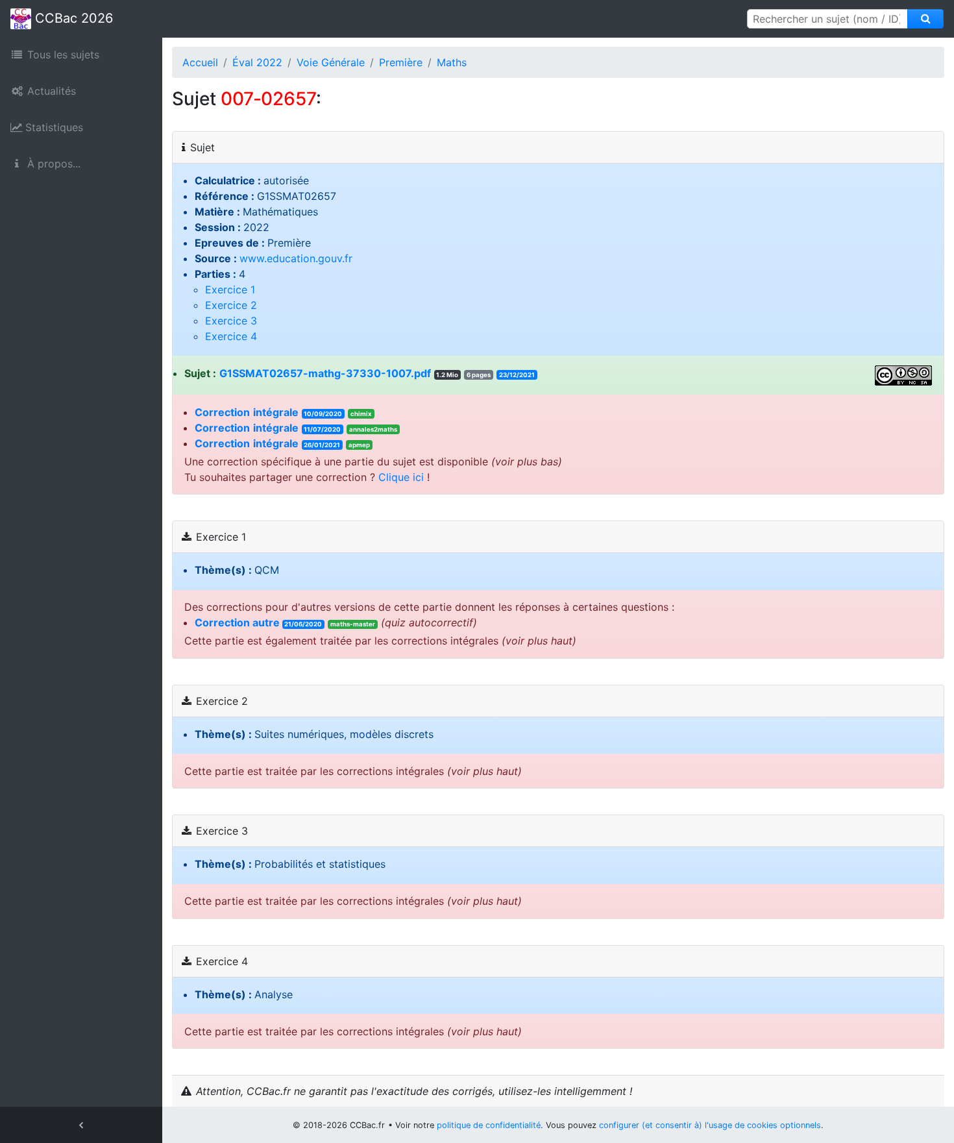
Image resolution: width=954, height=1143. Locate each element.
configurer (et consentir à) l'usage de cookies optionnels (710, 1125)
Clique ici (401, 477)
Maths (452, 62)
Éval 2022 (257, 62)
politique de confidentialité (489, 1125)
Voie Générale (331, 62)
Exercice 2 (231, 305)
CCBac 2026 (72, 18)
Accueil (200, 62)
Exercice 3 (231, 320)
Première (400, 62)
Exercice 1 (230, 289)
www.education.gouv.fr (295, 258)
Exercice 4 (231, 336)
